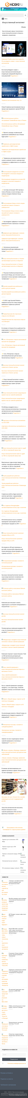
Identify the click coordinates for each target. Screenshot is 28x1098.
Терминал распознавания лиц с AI (11, 100)
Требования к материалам (8, 1085)
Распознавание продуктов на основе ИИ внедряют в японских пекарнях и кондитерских (13, 181)
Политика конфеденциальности (18, 1095)
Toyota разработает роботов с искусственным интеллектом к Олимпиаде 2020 (14, 485)
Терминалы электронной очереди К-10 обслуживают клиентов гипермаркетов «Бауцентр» (17, 971)
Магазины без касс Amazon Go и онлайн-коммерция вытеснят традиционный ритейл (13, 799)
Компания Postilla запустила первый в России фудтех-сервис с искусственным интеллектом (13, 61)
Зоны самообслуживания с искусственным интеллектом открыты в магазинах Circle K (13, 677)
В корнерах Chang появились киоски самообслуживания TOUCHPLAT (16, 955)
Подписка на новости (7, 1079)
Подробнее (14, 76)
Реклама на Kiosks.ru (7, 1073)
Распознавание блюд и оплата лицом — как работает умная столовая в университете (13, 213)
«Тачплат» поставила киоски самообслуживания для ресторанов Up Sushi (16, 882)
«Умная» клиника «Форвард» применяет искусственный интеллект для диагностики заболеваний (14, 760)
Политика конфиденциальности (17, 1063)
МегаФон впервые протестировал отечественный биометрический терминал (17, 900)
